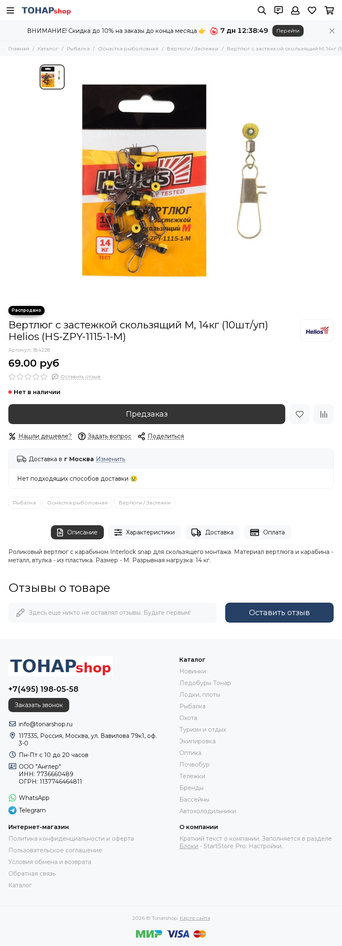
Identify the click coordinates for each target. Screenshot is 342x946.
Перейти (288, 30)
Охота (188, 718)
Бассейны (194, 799)
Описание (82, 532)
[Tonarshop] (46, 10)
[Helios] (317, 330)
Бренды (191, 788)
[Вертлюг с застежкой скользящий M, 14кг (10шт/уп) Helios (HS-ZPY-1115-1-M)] (185, 181)
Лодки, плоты (199, 694)
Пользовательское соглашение (55, 850)
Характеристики (150, 532)
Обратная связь (31, 873)
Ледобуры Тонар (205, 683)
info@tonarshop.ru (46, 724)
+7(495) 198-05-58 (43, 689)
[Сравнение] (324, 414)
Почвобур (194, 764)
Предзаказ (147, 414)
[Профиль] (295, 10)
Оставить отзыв (279, 612)
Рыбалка (78, 48)
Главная (18, 48)
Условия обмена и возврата (49, 862)
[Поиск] (262, 10)
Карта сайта (195, 918)
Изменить (110, 459)
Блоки (188, 846)
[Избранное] (299, 414)
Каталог (48, 48)
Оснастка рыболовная (128, 48)
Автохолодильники (207, 811)
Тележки (192, 776)
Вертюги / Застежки (193, 48)
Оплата (274, 532)
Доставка (219, 532)
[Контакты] (278, 10)
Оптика (190, 753)
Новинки (192, 671)
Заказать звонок (39, 705)
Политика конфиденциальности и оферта (71, 838)
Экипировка (197, 741)
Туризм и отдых (202, 729)
